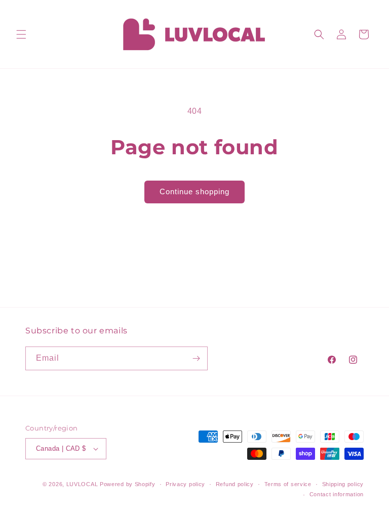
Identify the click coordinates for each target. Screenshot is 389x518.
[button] (21, 34)
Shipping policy (343, 484)
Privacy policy (185, 484)
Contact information (336, 494)
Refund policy (235, 484)
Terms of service (288, 484)
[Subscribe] (196, 358)
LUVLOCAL (82, 484)
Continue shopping (194, 191)
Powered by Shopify (127, 484)
